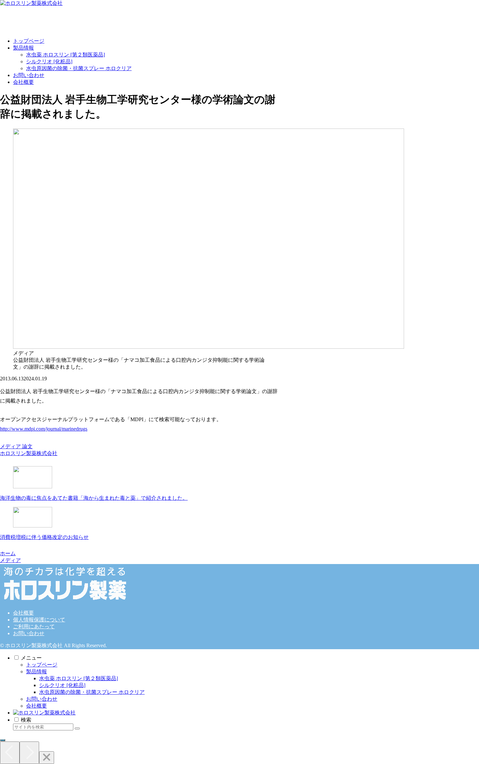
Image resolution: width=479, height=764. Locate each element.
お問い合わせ (28, 633)
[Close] (46, 757)
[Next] (29, 752)
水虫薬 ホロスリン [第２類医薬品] (78, 678)
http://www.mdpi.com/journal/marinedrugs (43, 429)
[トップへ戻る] (2, 740)
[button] (77, 728)
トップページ (41, 664)
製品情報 (36, 671)
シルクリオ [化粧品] (62, 685)
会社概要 (23, 613)
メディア (10, 446)
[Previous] (10, 752)
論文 (27, 446)
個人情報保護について (39, 619)
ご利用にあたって (34, 626)
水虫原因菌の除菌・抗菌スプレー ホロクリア (92, 692)
